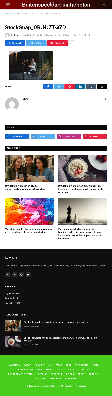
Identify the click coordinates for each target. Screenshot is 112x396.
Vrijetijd (41, 378)
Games (96, 365)
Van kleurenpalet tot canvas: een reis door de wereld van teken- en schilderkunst (29, 231)
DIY (50, 365)
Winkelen (70, 378)
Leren (60, 370)
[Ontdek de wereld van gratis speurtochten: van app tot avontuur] (29, 168)
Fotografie (81, 365)
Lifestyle (72, 370)
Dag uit (40, 365)
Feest (59, 365)
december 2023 (12, 303)
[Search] (104, 4)
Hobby (49, 370)
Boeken (28, 365)
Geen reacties (71, 35)
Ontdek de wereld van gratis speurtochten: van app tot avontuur (25, 188)
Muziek (86, 370)
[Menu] (8, 4)
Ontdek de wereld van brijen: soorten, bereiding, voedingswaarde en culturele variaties (80, 189)
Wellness (55, 378)
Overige (42, 374)
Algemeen (14, 365)
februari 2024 (11, 298)
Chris (16, 35)
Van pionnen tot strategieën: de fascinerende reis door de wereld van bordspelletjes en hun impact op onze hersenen (79, 234)
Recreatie (57, 374)
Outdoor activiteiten (21, 374)
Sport (81, 374)
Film (68, 365)
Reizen (70, 374)
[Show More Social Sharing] (71, 43)
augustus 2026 (12, 294)
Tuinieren (94, 374)
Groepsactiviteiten (30, 370)
